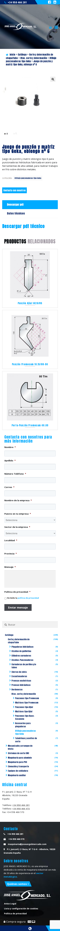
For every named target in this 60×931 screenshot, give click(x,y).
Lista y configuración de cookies (21, 908)
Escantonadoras (19, 676)
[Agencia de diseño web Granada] (30, 928)
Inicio (12, 54)
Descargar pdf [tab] (15, 204)
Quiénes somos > (18, 884)
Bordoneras (17, 689)
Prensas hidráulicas (21, 685)
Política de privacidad (15, 913)
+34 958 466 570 (16, 839)
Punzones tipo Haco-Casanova (25, 717)
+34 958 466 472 (21, 808)
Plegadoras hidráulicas (22, 646)
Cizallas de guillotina (21, 651)
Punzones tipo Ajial (24, 707)
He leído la (23, 598)
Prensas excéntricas (21, 680)
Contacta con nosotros (14, 190)
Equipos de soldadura (18, 770)
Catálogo (22, 54)
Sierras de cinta (19, 671)
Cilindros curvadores (21, 655)
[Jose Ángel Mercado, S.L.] (20, 26)
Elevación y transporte (18, 766)
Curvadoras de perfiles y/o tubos (24, 666)
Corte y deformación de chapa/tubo (19, 641)
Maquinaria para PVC (17, 762)
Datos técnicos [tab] (16, 213)
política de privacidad (28, 598)
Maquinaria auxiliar (17, 775)
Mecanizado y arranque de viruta (20, 747)
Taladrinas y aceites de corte (26, 740)
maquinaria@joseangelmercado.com (27, 844)
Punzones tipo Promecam (27, 698)
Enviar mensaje (18, 607)
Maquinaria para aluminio (20, 757)
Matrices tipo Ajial (23, 711)
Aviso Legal (10, 903)
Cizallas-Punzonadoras (22, 660)
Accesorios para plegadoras (23, 725)
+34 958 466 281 (17, 2)
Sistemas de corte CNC (18, 753)
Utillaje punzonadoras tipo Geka (28, 178)
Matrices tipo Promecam (26, 702)
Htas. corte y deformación (33, 58)
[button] (52, 79)
